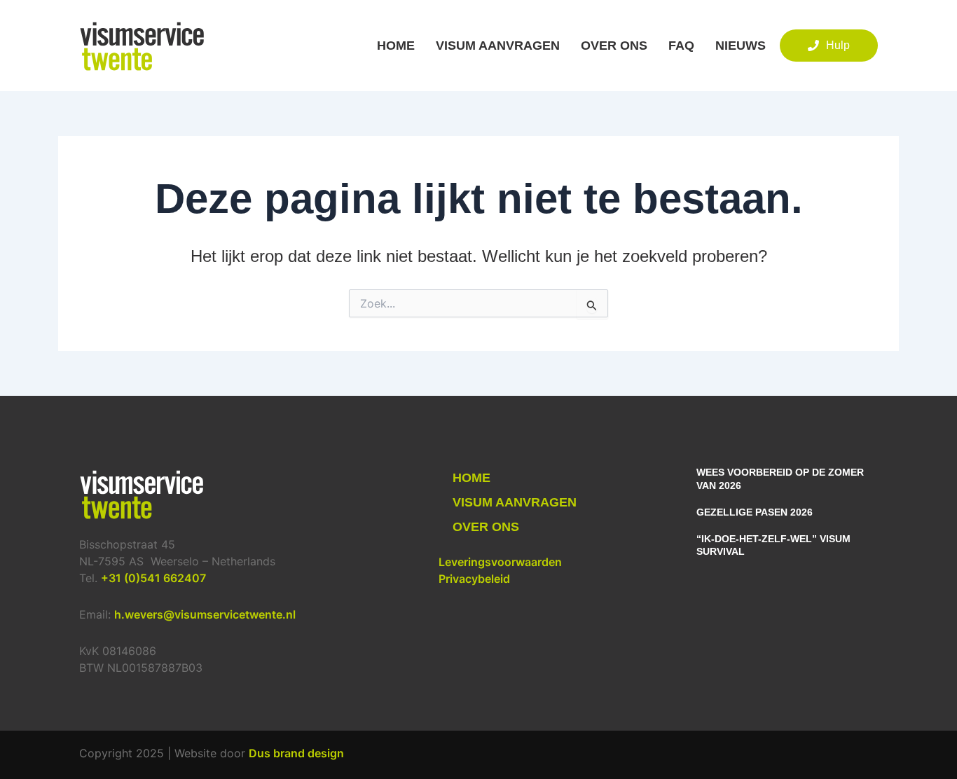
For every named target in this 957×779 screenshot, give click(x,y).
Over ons (614, 46)
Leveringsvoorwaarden (500, 562)
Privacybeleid (474, 579)
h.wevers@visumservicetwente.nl (205, 614)
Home (396, 46)
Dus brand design (296, 753)
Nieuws (740, 46)
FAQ (681, 46)
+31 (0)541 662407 (153, 578)
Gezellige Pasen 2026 (754, 512)
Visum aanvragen (498, 46)
